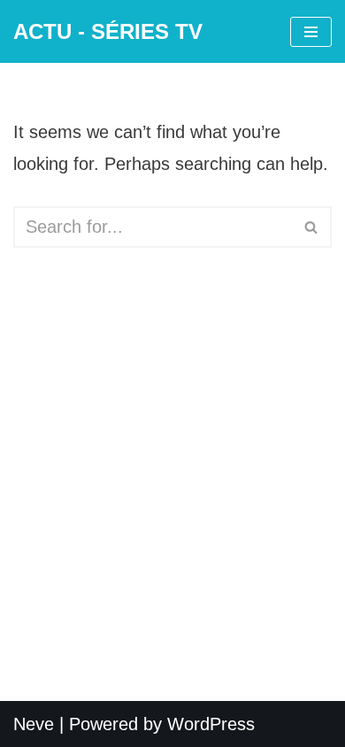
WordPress (211, 724)
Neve (33, 724)
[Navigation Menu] (311, 32)
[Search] (312, 227)
